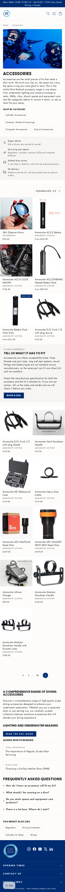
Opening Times (14, 865)
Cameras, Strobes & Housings (20, 122)
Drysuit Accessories (43, 129)
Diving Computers (31, 827)
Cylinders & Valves (15, 834)
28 (37, 675)
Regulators (11, 827)
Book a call (14, 395)
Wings (33, 834)
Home (5, 25)
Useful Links (12, 882)
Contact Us (12, 873)
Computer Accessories (17, 129)
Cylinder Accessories (16, 114)
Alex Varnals (51, 888)
